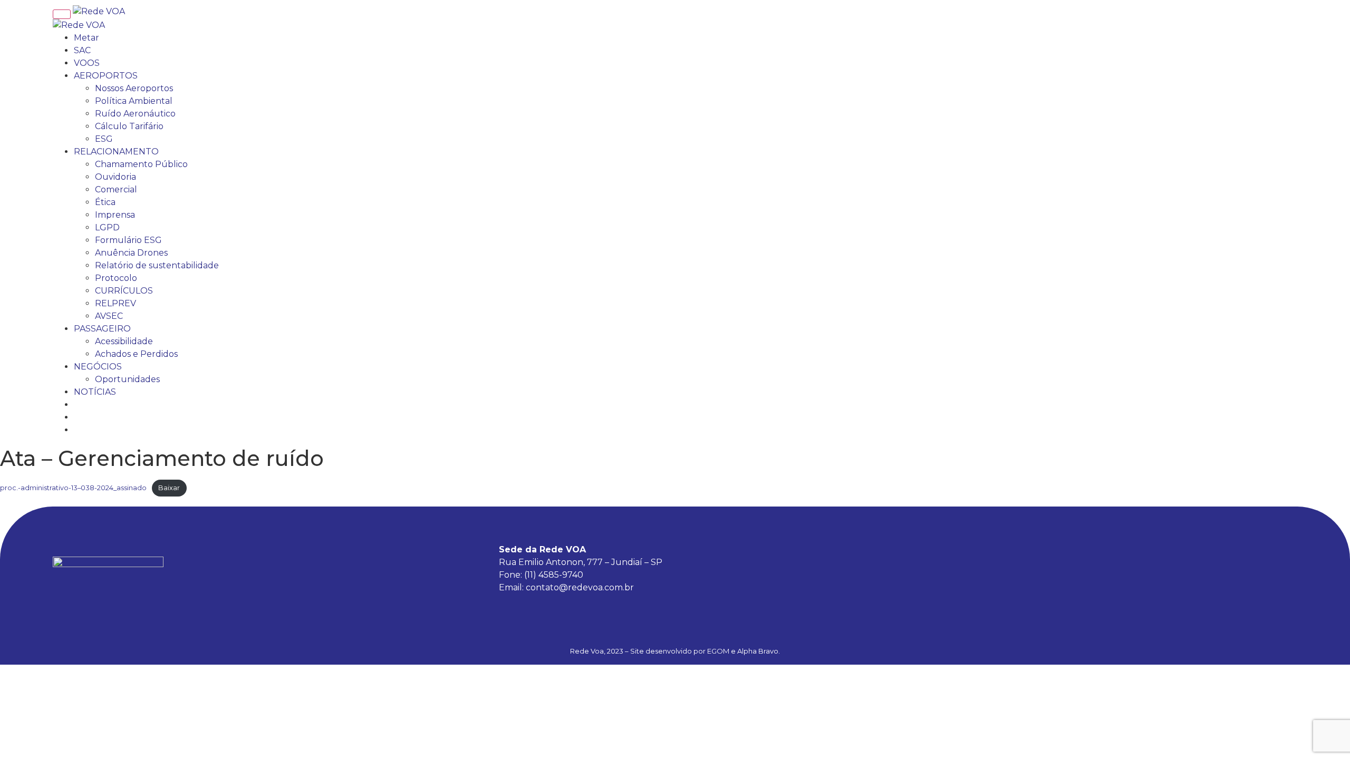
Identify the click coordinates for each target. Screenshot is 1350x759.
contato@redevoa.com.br (580, 587)
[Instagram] (1255, 572)
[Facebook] (1226, 572)
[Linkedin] (1284, 572)
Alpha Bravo (757, 651)
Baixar (169, 488)
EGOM (718, 651)
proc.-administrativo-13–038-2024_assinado (73, 488)
